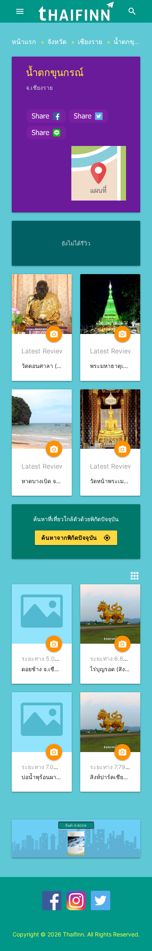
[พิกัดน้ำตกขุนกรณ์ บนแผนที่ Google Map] (98, 173)
